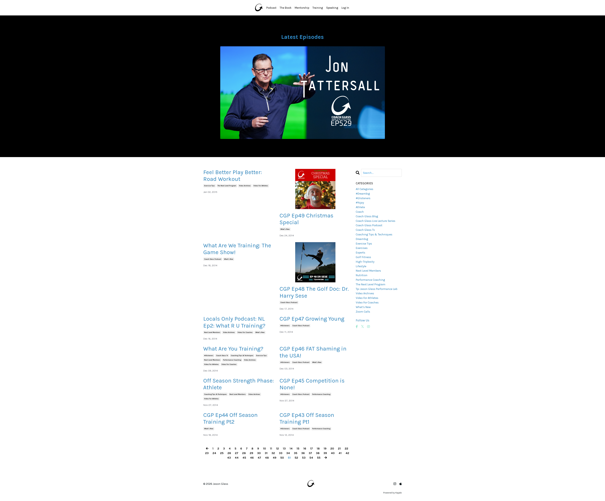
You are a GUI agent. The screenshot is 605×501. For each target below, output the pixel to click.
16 (304, 448)
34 (288, 453)
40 (333, 453)
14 (291, 448)
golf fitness (363, 257)
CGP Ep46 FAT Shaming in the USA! (312, 352)
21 (339, 448)
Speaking (332, 7)
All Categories (364, 189)
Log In (345, 7)
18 (318, 448)
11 (271, 448)
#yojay (360, 202)
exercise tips (209, 186)
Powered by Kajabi (392, 492)
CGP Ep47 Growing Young (311, 318)
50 (282, 457)
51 (289, 457)
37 (310, 453)
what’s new (285, 229)
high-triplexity (365, 261)
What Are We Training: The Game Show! (237, 249)
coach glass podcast (212, 259)
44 (237, 457)
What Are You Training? (233, 348)
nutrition (361, 275)
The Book (285, 7)
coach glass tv (222, 356)
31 (266, 453)
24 (214, 453)
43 (229, 457)
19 (325, 448)
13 (284, 448)
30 (259, 453)
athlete (360, 207)
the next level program (227, 186)
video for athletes (261, 186)
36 (303, 453)
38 (318, 453)
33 (280, 453)
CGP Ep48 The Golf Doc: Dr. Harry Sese (314, 292)
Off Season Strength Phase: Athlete (238, 384)
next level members (212, 332)
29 (251, 453)
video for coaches (245, 332)
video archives (245, 186)
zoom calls (363, 311)
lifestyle (361, 266)
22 (346, 448)
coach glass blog (367, 216)
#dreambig (363, 193)
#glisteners (285, 326)
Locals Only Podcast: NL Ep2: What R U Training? (234, 322)
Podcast (271, 7)
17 (311, 448)
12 (277, 448)
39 (325, 453)
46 (252, 457)
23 (207, 453)
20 (332, 448)
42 (347, 453)
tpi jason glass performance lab (376, 289)
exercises (362, 248)
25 (222, 453)
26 (229, 453)
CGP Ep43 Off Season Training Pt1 (306, 418)
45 (244, 457)
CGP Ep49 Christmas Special (306, 219)
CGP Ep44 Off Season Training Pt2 (230, 418)
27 (236, 453)
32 (273, 453)
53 (303, 457)
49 (274, 457)
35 (295, 453)
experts (360, 252)
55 (318, 457)
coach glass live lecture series (375, 221)
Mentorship (302, 7)
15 (298, 448)
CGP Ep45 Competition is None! (312, 384)
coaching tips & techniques (242, 356)
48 (267, 457)
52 (296, 457)
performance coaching (232, 360)
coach (360, 211)
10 (264, 448)
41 (340, 453)
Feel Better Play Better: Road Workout (232, 175)
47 (259, 457)
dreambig (362, 239)
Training (317, 7)
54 (311, 457)
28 (244, 453)
